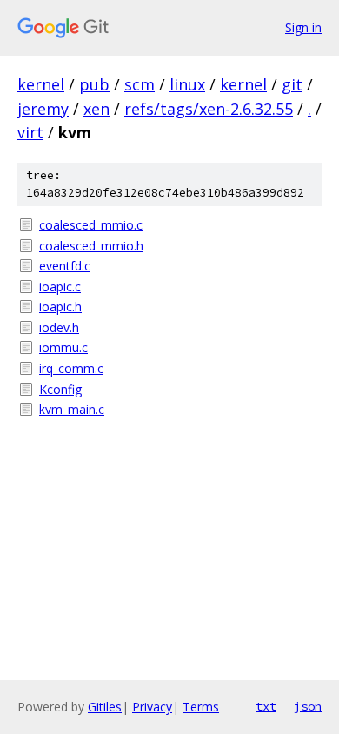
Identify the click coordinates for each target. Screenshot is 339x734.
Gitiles (105, 706)
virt (30, 132)
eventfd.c (64, 265)
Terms (201, 706)
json (308, 706)
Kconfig (60, 389)
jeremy (43, 108)
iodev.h (59, 327)
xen (96, 108)
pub (94, 84)
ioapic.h (60, 306)
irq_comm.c (71, 368)
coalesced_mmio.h (91, 245)
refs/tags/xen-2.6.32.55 (208, 108)
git (292, 84)
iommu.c (63, 347)
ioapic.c (60, 286)
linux (187, 84)
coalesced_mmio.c (91, 225)
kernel (40, 84)
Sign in (303, 27)
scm (139, 84)
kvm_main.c (71, 409)
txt (266, 706)
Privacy (152, 706)
